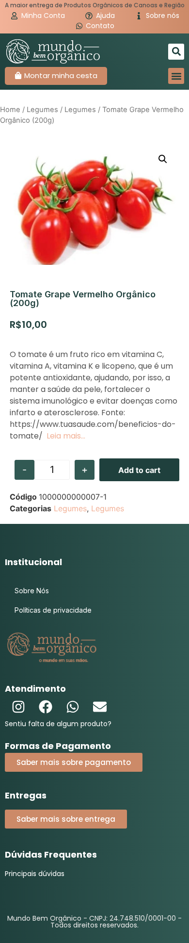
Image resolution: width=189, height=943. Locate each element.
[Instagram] (18, 706)
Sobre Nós (32, 590)
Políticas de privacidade (53, 610)
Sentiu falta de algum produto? (58, 724)
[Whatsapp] (72, 706)
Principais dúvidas (34, 873)
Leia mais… (66, 435)
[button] (176, 52)
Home (10, 109)
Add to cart (139, 470)
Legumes (42, 109)
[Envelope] (99, 706)
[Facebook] (45, 706)
